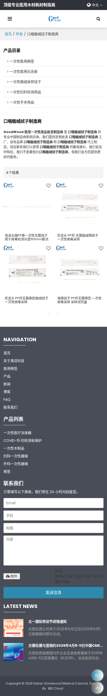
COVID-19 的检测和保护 (22, 440)
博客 (6, 391)
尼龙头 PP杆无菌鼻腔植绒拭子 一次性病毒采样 (26, 300)
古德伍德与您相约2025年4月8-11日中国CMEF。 (65, 645)
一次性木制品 (13, 448)
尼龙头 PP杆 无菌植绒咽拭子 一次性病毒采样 (77, 237)
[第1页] (49, 314)
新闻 (6, 384)
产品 (6, 376)
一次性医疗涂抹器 (17, 432)
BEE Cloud (55, 688)
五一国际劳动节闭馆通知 (47, 621)
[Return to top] (97, 688)
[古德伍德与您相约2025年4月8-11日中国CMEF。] (13, 652)
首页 (8, 34)
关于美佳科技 (13, 360)
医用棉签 (10, 368)
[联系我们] (97, 675)
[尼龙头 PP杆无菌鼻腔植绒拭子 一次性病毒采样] (27, 269)
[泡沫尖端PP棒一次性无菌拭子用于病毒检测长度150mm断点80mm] (27, 206)
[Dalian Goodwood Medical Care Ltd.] (55, 18)
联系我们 (10, 407)
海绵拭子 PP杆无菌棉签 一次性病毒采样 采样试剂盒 (79, 300)
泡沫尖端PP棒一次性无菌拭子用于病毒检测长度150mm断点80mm (27, 239)
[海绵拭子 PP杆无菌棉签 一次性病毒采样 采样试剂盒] (80, 269)
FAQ (6, 399)
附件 (13, 576)
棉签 (6, 471)
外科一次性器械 (15, 463)
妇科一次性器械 (15, 456)
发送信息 (53, 593)
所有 (19, 34)
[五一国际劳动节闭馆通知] (13, 628)
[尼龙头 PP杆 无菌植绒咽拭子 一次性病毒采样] (80, 206)
